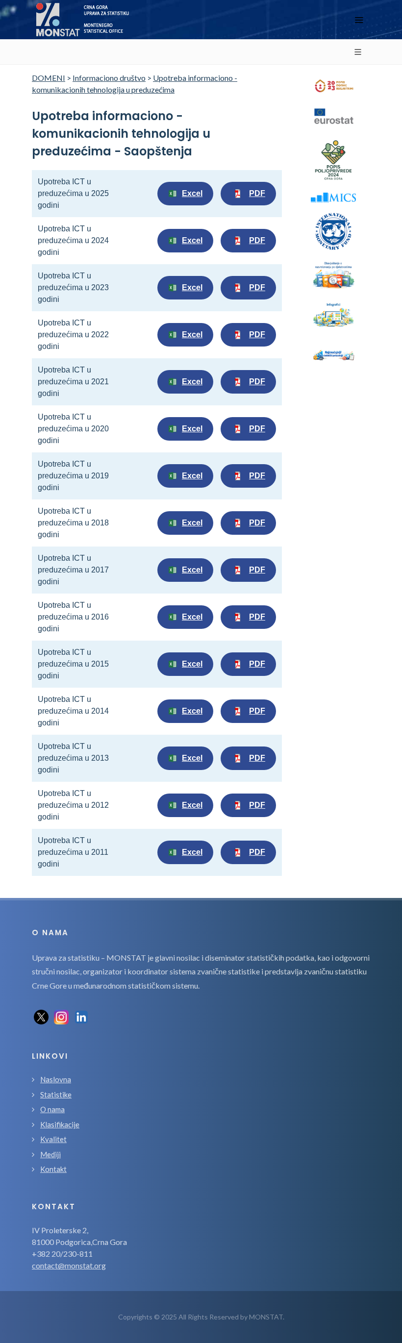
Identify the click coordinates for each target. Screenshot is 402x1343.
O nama (52, 1109)
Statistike (56, 1094)
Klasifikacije (59, 1124)
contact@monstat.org (69, 1265)
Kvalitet (53, 1139)
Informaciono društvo (109, 77)
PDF (257, 193)
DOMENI (48, 77)
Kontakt (53, 1169)
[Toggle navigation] (359, 19)
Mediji (50, 1154)
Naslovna (55, 1079)
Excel (192, 193)
